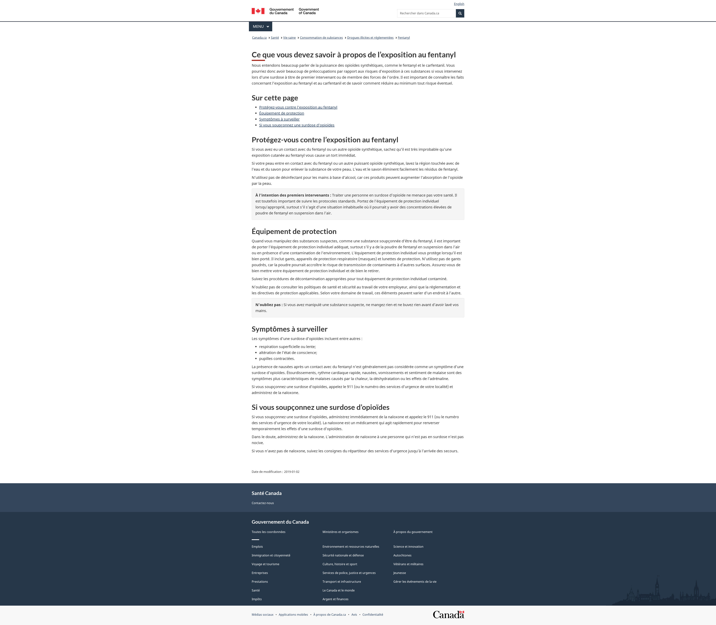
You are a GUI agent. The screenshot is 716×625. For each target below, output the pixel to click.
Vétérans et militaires (408, 564)
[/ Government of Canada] (285, 11)
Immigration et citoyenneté (271, 555)
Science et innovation (408, 547)
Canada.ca (259, 38)
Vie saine (289, 38)
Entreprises (260, 573)
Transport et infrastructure (342, 582)
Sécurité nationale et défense (343, 555)
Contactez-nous (263, 503)
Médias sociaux (262, 615)
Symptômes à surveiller (279, 119)
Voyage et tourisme (265, 564)
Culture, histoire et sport (340, 564)
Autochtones (402, 555)
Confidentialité (372, 615)
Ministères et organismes (341, 532)
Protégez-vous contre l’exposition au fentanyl (298, 107)
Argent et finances (335, 599)
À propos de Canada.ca (329, 615)
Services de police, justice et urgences (349, 573)
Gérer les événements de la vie (414, 582)
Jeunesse (399, 573)
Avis (354, 615)
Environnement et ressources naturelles (351, 547)
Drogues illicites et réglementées (370, 38)
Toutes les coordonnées (268, 532)
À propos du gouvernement (413, 532)
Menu (262, 26)
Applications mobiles (293, 615)
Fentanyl (404, 38)
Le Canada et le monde (339, 590)
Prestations (260, 582)
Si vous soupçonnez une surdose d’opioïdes (297, 125)
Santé (275, 38)
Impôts (257, 599)
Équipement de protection (281, 113)
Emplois (257, 547)
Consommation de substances (321, 38)
